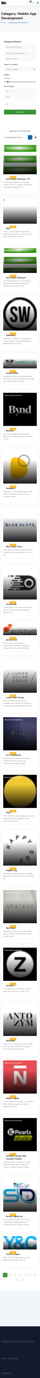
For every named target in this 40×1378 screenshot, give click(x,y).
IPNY (8, 812)
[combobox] (20, 53)
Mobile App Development (13, 147)
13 (18, 1280)
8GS (8, 228)
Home (3, 23)
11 (30, 1275)
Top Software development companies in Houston (19, 1366)
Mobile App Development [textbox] (15, 53)
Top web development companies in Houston (18, 1334)
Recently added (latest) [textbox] (13, 137)
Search (21, 112)
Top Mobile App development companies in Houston (17, 1350)
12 (35, 1275)
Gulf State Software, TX (18, 179)
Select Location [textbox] (11, 59)
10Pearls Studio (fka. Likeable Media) (16, 1157)
